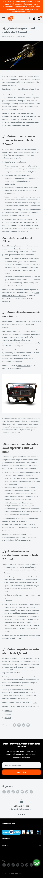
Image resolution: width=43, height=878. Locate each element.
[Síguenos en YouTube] (22, 791)
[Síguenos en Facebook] (4, 791)
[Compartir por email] (28, 725)
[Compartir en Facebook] (14, 725)
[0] (38, 18)
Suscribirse (21, 772)
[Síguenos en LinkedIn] (31, 791)
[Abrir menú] (3, 18)
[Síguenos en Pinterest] (17, 791)
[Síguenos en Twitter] (8, 791)
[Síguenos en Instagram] (13, 791)
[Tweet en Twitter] (23, 725)
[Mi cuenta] (34, 18)
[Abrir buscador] (29, 18)
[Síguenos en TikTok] (26, 791)
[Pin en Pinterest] (19, 725)
